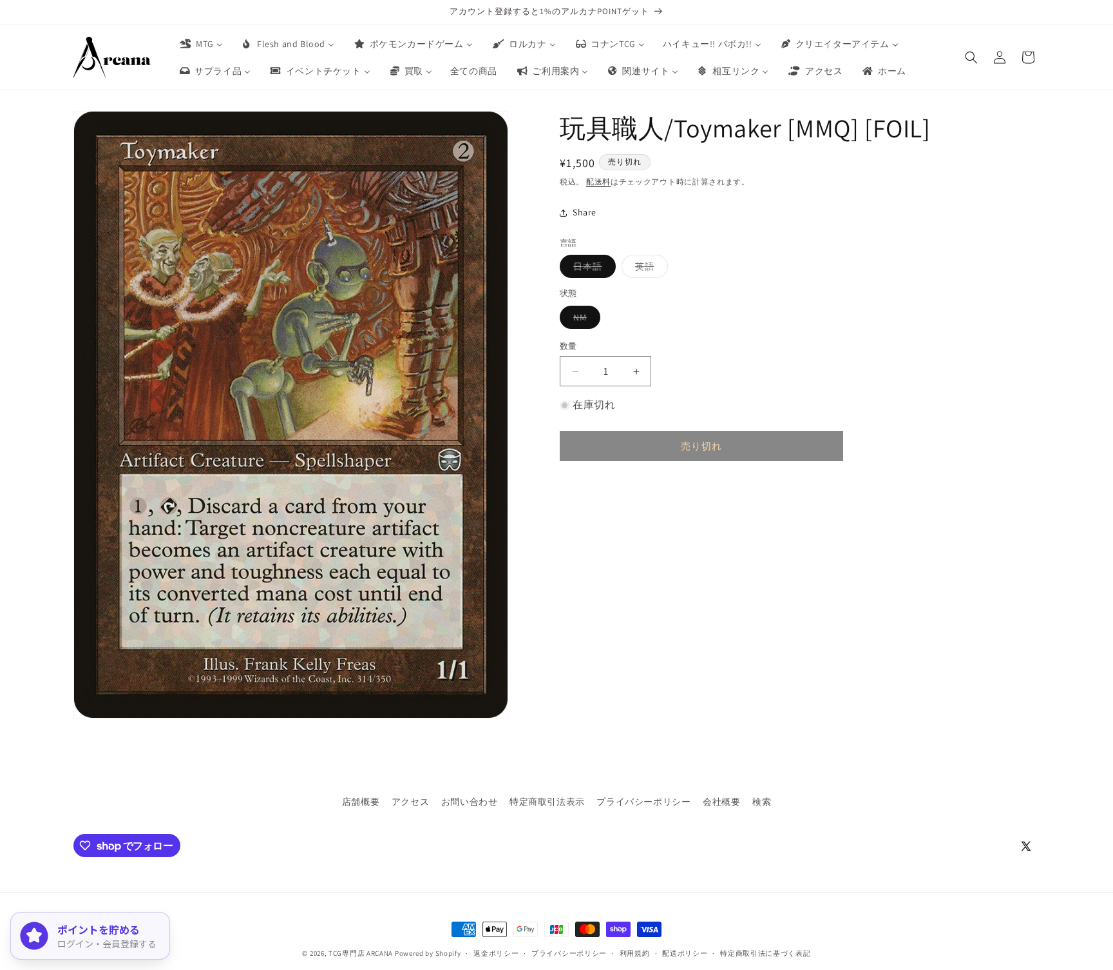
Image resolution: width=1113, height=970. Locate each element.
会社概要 (721, 801)
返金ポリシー (495, 953)
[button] (971, 57)
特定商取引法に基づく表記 (765, 953)
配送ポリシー (684, 953)
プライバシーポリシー (643, 801)
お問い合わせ (469, 801)
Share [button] (584, 212)
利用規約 (635, 953)
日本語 (592, 269)
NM (584, 320)
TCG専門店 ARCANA (360, 953)
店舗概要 (360, 801)
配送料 (598, 181)
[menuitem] (200, 43)
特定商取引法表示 (547, 801)
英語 (649, 269)
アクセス (410, 801)
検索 (761, 801)
